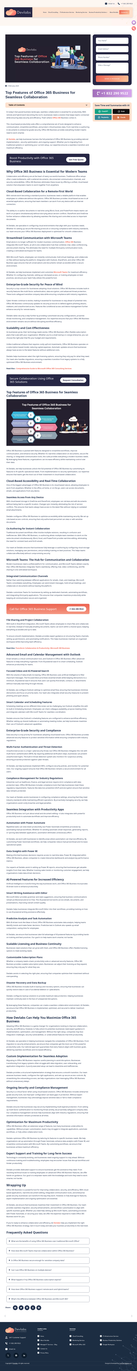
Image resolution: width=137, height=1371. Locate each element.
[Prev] (36, 1316)
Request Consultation (73, 380)
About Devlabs (114, 12)
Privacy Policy (44, 1353)
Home (44, 12)
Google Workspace (109, 1344)
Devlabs (12, 139)
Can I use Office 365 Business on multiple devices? (31, 1270)
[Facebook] (16, 1355)
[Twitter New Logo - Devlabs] (8, 1355)
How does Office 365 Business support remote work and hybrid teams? (40, 1289)
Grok (123, 111)
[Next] (100, 1316)
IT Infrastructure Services (67, 12)
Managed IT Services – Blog (48, 1344)
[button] (47, 1241)
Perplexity (105, 117)
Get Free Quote (76, 159)
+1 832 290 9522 (127, 4)
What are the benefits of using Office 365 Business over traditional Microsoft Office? (45, 1241)
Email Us (111, 4)
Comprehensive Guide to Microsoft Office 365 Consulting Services (44, 368)
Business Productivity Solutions (98, 12)
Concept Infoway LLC (125, 1363)
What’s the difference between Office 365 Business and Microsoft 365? (39, 1299)
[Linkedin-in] (24, 1355)
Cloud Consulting (53, 12)
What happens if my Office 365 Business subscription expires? (36, 1279)
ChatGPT (104, 111)
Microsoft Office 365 (78, 1344)
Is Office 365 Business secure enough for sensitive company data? (38, 1260)
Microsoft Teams (61, 272)
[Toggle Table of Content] (48, 105)
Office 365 (56, 118)
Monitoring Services (81, 12)
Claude (122, 117)
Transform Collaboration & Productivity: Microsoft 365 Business (43, 648)
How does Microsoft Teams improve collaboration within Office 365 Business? (42, 1251)
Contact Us (124, 12)
